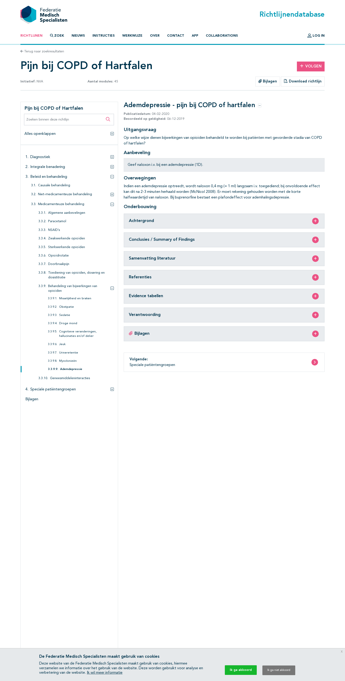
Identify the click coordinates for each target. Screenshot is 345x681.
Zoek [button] (59, 35)
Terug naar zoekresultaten (43, 51)
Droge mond (68, 323)
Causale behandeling (54, 185)
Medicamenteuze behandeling (61, 204)
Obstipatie (66, 306)
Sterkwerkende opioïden (66, 247)
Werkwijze (132, 35)
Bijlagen (269, 81)
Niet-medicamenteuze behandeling (65, 194)
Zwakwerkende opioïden (66, 238)
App (195, 35)
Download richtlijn (305, 81)
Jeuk (62, 344)
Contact (175, 35)
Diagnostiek (40, 157)
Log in (318, 35)
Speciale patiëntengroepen (53, 389)
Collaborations (222, 35)
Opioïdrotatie (58, 255)
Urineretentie (68, 352)
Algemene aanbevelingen (66, 212)
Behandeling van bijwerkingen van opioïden (72, 288)
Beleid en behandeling (48, 177)
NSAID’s (54, 230)
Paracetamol (57, 221)
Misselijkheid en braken (75, 298)
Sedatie (64, 315)
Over (155, 35)
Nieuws (78, 35)
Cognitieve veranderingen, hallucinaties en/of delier (78, 334)
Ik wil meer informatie (105, 673)
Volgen (313, 66)
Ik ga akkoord (241, 670)
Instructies (103, 35)
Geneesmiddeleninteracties (70, 378)
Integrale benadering (47, 167)
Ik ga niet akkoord (278, 670)
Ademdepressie (71, 369)
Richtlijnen (31, 35)
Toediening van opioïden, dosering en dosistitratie (76, 275)
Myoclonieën (68, 360)
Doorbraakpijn (58, 264)
